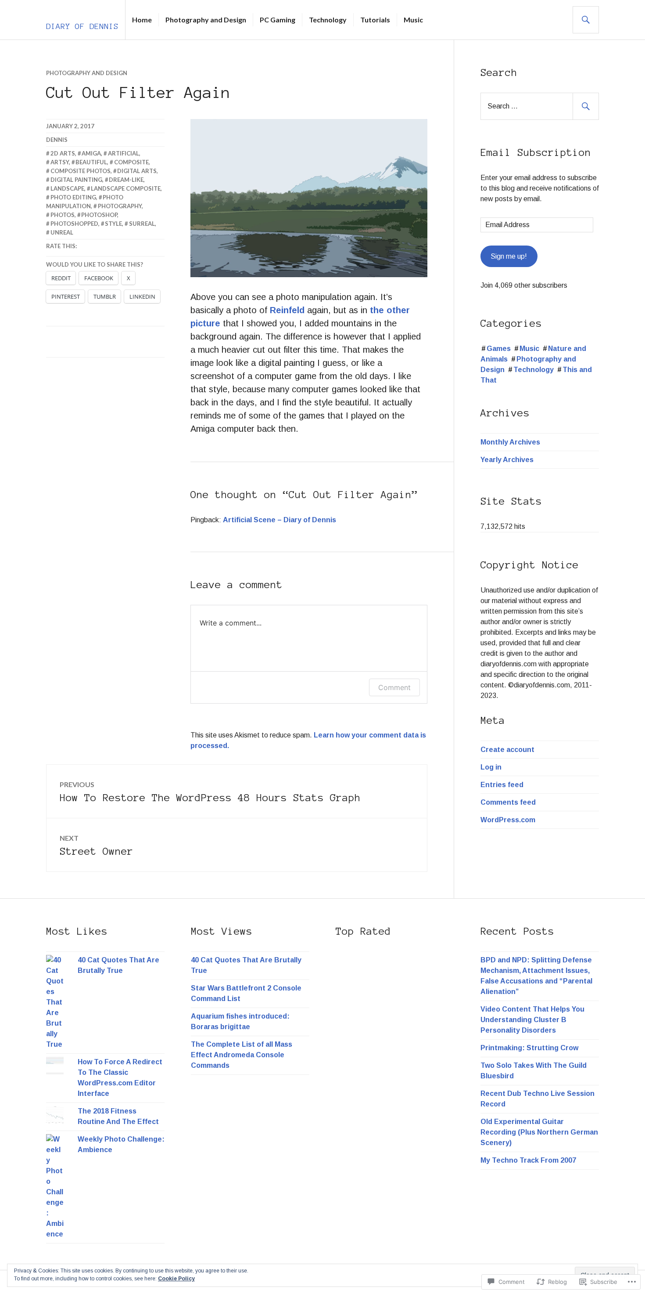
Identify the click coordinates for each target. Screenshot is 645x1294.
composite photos (80, 170)
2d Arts (62, 153)
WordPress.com (507, 820)
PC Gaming (277, 19)
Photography (120, 206)
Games (499, 348)
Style (113, 223)
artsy (59, 162)
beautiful (91, 162)
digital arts (137, 170)
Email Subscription (535, 152)
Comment (394, 687)
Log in (491, 767)
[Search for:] (539, 106)
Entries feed (501, 784)
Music (413, 19)
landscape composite (126, 188)
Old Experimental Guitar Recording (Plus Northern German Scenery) (539, 1132)
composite (131, 162)
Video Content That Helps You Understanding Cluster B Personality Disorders (532, 1019)
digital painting (76, 179)
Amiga (91, 153)
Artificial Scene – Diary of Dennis (279, 520)
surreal (142, 223)
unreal (61, 232)
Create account (507, 749)
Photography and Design (205, 19)
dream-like (126, 179)
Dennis (57, 139)
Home (142, 19)
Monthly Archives (510, 442)
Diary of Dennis (82, 26)
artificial (123, 153)
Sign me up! (509, 256)
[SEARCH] (586, 19)
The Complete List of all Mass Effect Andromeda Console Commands (241, 1055)
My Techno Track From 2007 (528, 1160)
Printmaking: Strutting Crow (529, 1048)
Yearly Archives (507, 459)
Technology (328, 19)
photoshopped (74, 223)
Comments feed (508, 802)
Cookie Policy (176, 1279)
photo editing (73, 197)
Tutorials (375, 19)
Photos (62, 214)
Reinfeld (287, 310)
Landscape (67, 188)
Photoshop (99, 214)
